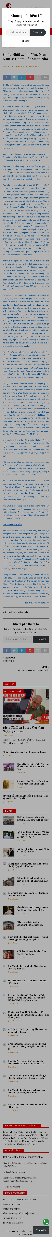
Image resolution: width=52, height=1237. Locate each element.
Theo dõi (37, 32)
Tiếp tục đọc (25, 40)
